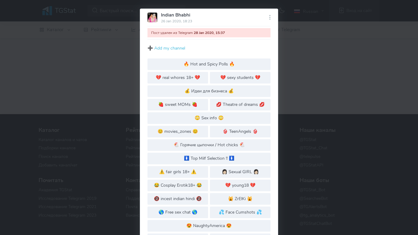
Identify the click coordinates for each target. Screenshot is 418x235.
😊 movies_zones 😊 (178, 131)
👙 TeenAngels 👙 (240, 131)
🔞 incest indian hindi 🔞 (178, 199)
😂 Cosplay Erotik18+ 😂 (178, 185)
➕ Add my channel (166, 48)
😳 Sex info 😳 (209, 118)
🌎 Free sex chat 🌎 (178, 212)
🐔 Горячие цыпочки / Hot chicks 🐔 (209, 145)
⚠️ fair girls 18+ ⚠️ (177, 172)
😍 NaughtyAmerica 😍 (209, 225)
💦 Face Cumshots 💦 (240, 212)
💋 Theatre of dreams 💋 (240, 104)
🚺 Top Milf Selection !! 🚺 (209, 158)
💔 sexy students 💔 (240, 77)
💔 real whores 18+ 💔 (178, 77)
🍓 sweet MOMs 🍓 (177, 104)
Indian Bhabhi (175, 15)
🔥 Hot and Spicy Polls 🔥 (209, 64)
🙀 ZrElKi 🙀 (240, 199)
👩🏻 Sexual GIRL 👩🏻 (240, 172)
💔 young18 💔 (240, 185)
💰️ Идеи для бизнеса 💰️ (209, 91)
